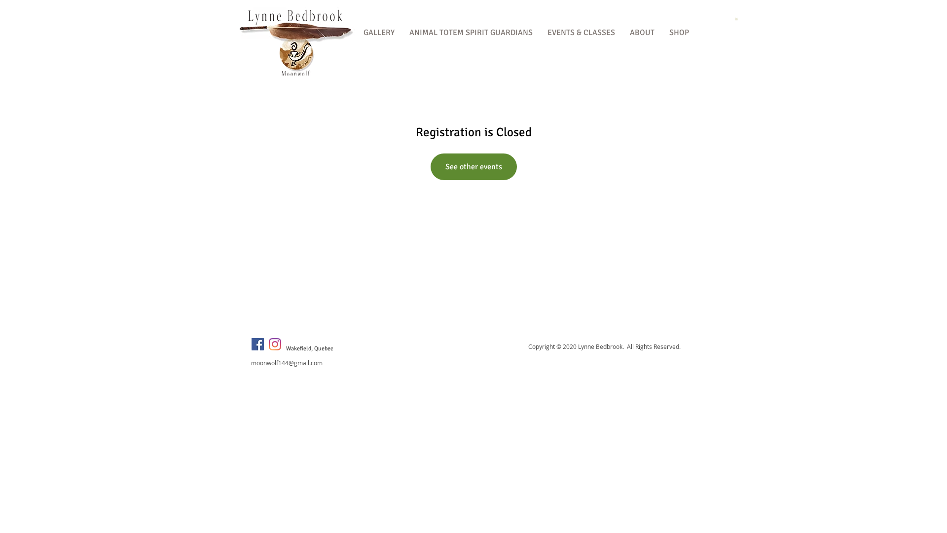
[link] (736, 18)
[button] (379, 32)
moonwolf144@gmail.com (287, 363)
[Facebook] (258, 344)
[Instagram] (275, 344)
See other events (473, 167)
